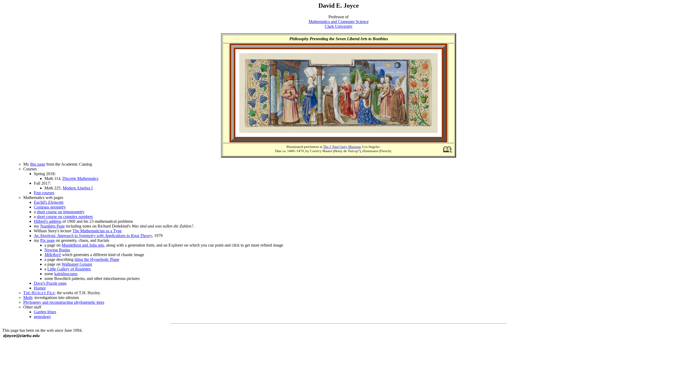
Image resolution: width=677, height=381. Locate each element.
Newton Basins (57, 250)
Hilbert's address (47, 221)
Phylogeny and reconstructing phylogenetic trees (63, 302)
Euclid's (48, 202)
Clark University (339, 26)
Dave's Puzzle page (50, 283)
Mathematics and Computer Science (339, 21)
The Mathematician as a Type (97, 231)
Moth (27, 297)
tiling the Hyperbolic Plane (97, 259)
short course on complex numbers (65, 216)
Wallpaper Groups (77, 264)
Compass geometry (50, 207)
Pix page (47, 240)
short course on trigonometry (61, 212)
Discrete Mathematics (80, 178)
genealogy (42, 316)
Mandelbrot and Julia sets (83, 245)
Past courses (44, 192)
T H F (39, 293)
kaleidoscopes (65, 273)
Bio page (37, 164)
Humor (40, 288)
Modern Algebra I (78, 188)
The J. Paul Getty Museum (342, 147)
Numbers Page (52, 226)
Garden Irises (45, 312)
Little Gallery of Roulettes (69, 269)
